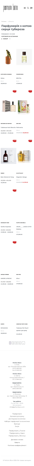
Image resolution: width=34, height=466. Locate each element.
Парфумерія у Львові (17, 431)
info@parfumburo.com (17, 407)
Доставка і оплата (17, 439)
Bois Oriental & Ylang (7, 177)
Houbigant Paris (5, 222)
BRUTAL (18, 78)
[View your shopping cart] (31, 8)
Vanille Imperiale (6, 226)
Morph (2, 324)
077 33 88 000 (17, 379)
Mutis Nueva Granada (6, 74)
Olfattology (19, 173)
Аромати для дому (17, 416)
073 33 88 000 (17, 368)
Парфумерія (17, 414)
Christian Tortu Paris (21, 324)
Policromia (19, 127)
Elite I (18, 278)
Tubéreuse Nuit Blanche (8, 127)
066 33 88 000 (17, 398)
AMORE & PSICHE (6, 278)
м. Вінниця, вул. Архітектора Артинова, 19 (17, 395)
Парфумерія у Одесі (17, 433)
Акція (17, 426)
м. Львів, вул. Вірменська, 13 (17, 386)
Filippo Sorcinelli (21, 222)
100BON (2, 173)
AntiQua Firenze (5, 274)
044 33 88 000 (17, 370)
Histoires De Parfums (6, 123)
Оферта (17, 442)
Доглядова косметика (17, 419)
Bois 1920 (18, 123)
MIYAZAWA (4, 328)
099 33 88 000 (17, 388)
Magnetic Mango (21, 177)
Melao (2, 78)
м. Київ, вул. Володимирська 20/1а (17, 365)
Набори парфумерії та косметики (17, 421)
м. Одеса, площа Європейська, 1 (17, 376)
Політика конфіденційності (17, 445)
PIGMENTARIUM (19, 74)
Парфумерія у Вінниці (17, 436)
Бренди (17, 424)
